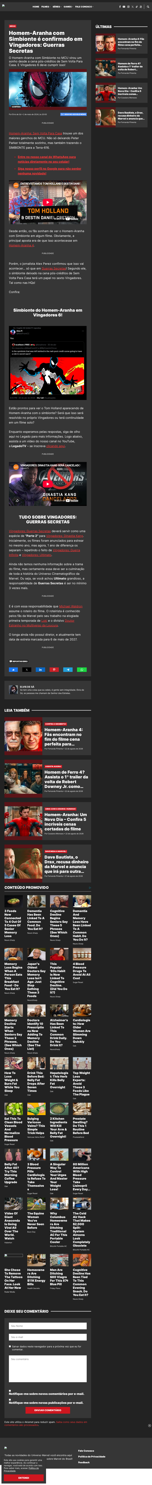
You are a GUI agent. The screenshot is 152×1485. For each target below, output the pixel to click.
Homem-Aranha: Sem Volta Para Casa (35, 133)
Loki (44, 620)
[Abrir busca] (148, 6)
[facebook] (120, 7)
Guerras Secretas (54, 268)
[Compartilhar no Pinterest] (54, 669)
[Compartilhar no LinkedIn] (40, 669)
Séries (56, 6)
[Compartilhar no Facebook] (13, 669)
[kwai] (141, 7)
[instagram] (128, 7)
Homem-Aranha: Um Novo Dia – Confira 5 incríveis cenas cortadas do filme (66, 821)
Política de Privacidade (91, 1456)
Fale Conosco (83, 6)
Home (36, 6)
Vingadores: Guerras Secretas (30, 531)
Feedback (84, 1462)
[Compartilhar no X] (26, 669)
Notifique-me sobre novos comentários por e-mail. (46, 1394)
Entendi (23, 1477)
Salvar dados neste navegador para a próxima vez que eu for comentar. (46, 1348)
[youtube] (124, 7)
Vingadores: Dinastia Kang (64, 536)
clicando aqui (55, 446)
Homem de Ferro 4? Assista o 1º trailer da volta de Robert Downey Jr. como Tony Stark (66, 782)
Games (68, 6)
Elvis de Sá (27, 686)
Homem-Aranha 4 (21, 245)
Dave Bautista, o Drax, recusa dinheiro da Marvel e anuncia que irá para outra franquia (67, 867)
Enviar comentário (47, 1410)
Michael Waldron (71, 606)
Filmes (45, 6)
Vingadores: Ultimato (36, 555)
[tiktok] (137, 7)
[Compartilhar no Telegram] (68, 669)
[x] (133, 7)
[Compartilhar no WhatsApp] (82, 669)
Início (13, 26)
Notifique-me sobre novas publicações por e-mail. (46, 1403)
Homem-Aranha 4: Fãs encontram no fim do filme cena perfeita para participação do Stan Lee (66, 741)
